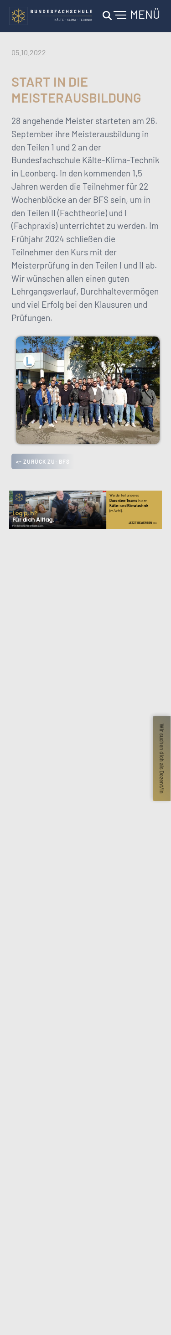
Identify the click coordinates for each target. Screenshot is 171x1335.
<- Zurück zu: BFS (43, 461)
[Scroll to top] (151, 1315)
